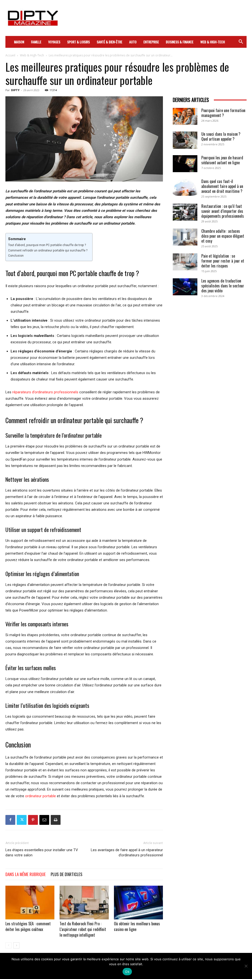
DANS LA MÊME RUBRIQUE (25, 874)
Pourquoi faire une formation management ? (223, 112)
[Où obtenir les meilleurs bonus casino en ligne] (138, 902)
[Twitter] (22, 820)
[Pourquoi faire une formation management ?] (185, 116)
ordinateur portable (40, 796)
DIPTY (15, 90)
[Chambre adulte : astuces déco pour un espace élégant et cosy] (185, 237)
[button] (241, 42)
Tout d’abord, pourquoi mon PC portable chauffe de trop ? (47, 245)
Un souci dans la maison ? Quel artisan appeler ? (220, 136)
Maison (19, 41)
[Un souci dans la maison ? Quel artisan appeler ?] (185, 140)
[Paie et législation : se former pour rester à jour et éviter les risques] (185, 261)
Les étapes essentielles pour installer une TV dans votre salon (41, 852)
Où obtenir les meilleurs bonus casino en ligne (137, 926)
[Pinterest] (33, 820)
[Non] (245, 965)
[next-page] (16, 945)
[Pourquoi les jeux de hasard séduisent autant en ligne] (185, 163)
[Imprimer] (56, 820)
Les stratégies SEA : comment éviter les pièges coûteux (28, 926)
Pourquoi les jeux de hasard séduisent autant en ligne (222, 160)
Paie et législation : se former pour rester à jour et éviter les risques (222, 261)
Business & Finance (179, 41)
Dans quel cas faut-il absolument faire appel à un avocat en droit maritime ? (222, 186)
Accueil (10, 55)
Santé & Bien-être (109, 41)
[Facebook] (10, 820)
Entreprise (151, 41)
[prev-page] (8, 945)
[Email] (44, 820)
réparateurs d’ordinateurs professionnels (45, 392)
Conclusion (16, 255)
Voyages (54, 41)
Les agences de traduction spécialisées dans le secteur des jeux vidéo (222, 286)
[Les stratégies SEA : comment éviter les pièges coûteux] (29, 902)
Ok (127, 972)
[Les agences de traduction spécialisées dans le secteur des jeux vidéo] (185, 286)
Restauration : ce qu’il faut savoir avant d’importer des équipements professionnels (222, 211)
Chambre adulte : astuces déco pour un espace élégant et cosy (222, 236)
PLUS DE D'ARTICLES (66, 874)
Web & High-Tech (212, 41)
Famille (36, 41)
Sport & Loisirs (78, 41)
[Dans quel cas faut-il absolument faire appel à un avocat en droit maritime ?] (185, 187)
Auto (133, 41)
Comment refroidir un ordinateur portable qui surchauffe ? (47, 250)
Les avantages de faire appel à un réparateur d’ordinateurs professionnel (127, 852)
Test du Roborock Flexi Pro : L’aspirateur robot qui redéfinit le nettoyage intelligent (83, 929)
